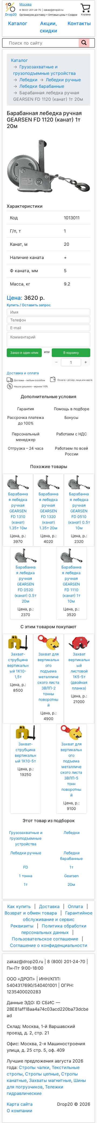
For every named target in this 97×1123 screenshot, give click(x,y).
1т (71, 867)
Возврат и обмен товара (31, 913)
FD (25, 867)
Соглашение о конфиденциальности (48, 945)
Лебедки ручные (25, 852)
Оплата (75, 906)
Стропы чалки (34, 1067)
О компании (19, 1110)
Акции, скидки (48, 27)
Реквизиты (22, 926)
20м (71, 884)
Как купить (19, 906)
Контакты (79, 23)
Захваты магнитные (50, 1080)
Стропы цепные (42, 1074)
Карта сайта (20, 1104)
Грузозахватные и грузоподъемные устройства (25, 838)
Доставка (49, 906)
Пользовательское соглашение (45, 939)
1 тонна (25, 875)
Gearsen (71, 875)
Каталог (17, 23)
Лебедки (71, 832)
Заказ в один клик (24, 353)
